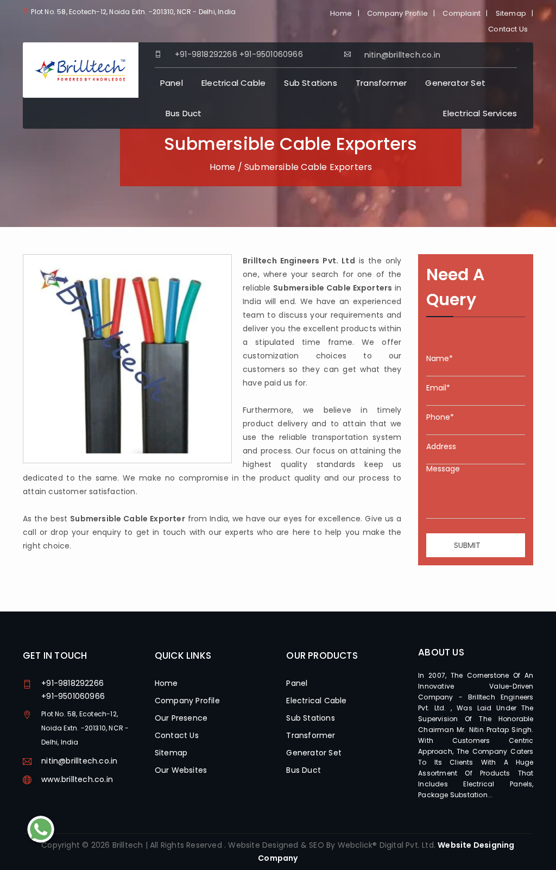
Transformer (381, 83)
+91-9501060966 (271, 54)
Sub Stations (310, 83)
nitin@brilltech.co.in (79, 760)
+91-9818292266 (206, 54)
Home (341, 13)
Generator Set (455, 83)
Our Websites (181, 770)
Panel (171, 83)
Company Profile (397, 13)
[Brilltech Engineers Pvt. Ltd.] (81, 69)
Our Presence (181, 718)
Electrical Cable (233, 83)
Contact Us (508, 29)
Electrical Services (480, 113)
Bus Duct (184, 113)
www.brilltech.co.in (77, 779)
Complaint (462, 13)
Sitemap (511, 13)
